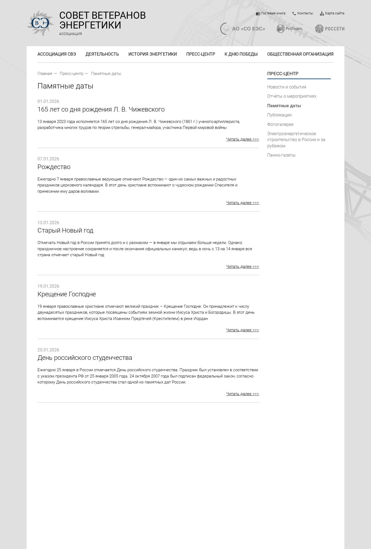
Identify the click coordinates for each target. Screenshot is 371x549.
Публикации (279, 115)
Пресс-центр (200, 54)
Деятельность (102, 54)
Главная (44, 73)
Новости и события (286, 87)
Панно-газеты (281, 155)
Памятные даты (106, 73)
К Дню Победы (241, 54)
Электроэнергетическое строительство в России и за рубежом (296, 139)
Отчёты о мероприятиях (291, 96)
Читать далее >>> (242, 139)
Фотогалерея (280, 124)
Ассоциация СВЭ (56, 54)
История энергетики (152, 54)
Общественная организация (300, 54)
